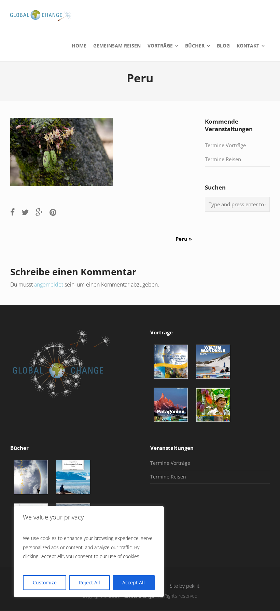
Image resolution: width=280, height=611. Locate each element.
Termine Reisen (223, 159)
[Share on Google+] (39, 212)
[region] (89, 551)
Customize (45, 582)
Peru (186, 238)
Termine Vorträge (225, 145)
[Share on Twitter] (25, 212)
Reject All (89, 582)
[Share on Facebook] (12, 212)
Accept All (133, 582)
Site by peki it (184, 585)
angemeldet (48, 284)
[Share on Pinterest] (53, 212)
